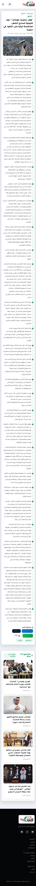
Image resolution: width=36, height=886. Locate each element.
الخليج (23, 13)
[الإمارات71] (29, 4)
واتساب (26, 635)
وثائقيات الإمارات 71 (29, 853)
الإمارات (32, 842)
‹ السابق (29, 640)
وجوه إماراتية (31, 861)
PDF (16, 635)
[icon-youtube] (33, 832)
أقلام (33, 869)
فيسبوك (26, 631)
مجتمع (32, 845)
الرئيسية (30, 13)
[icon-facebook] (22, 832)
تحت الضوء (31, 866)
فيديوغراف (31, 848)
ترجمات (32, 856)
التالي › (19, 640)
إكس (15, 631)
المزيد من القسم (11, 655)
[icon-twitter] (27, 832)
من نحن (32, 872)
